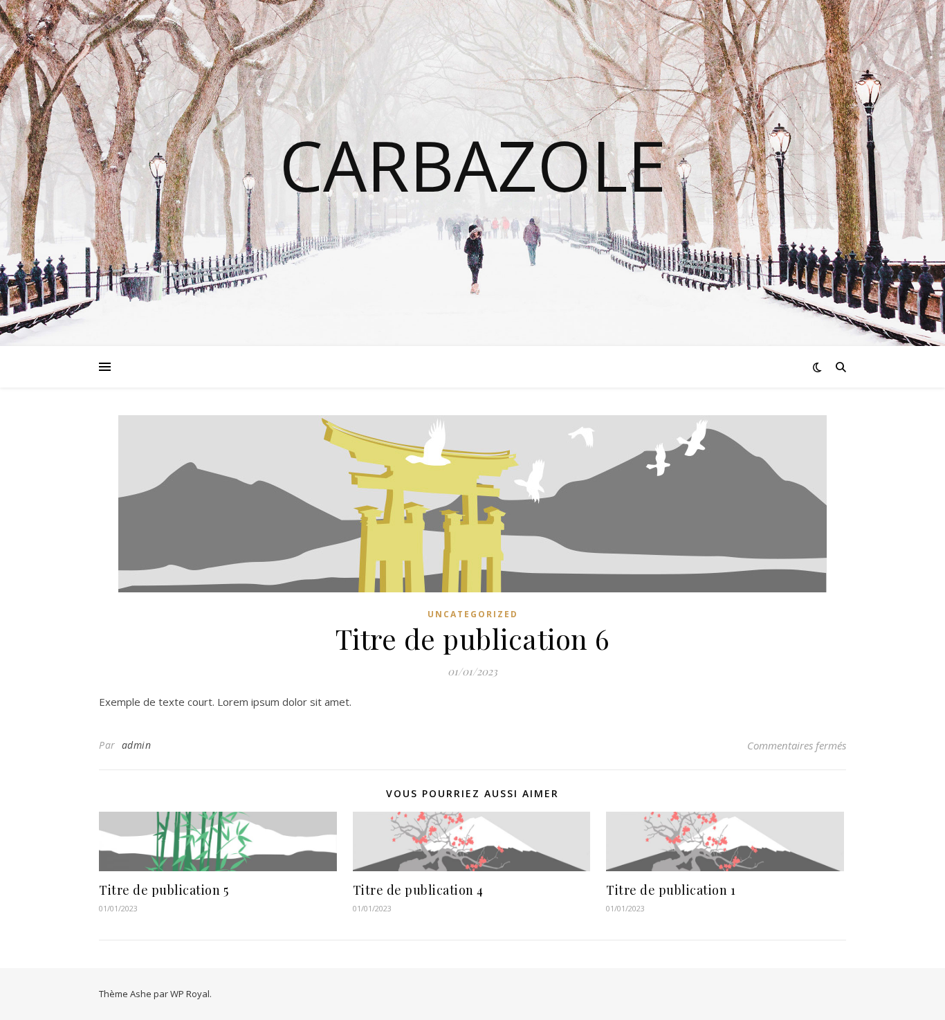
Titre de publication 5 (163, 890)
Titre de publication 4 (418, 890)
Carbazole (472, 164)
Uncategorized (473, 614)
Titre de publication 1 (670, 890)
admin (137, 745)
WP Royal (190, 993)
